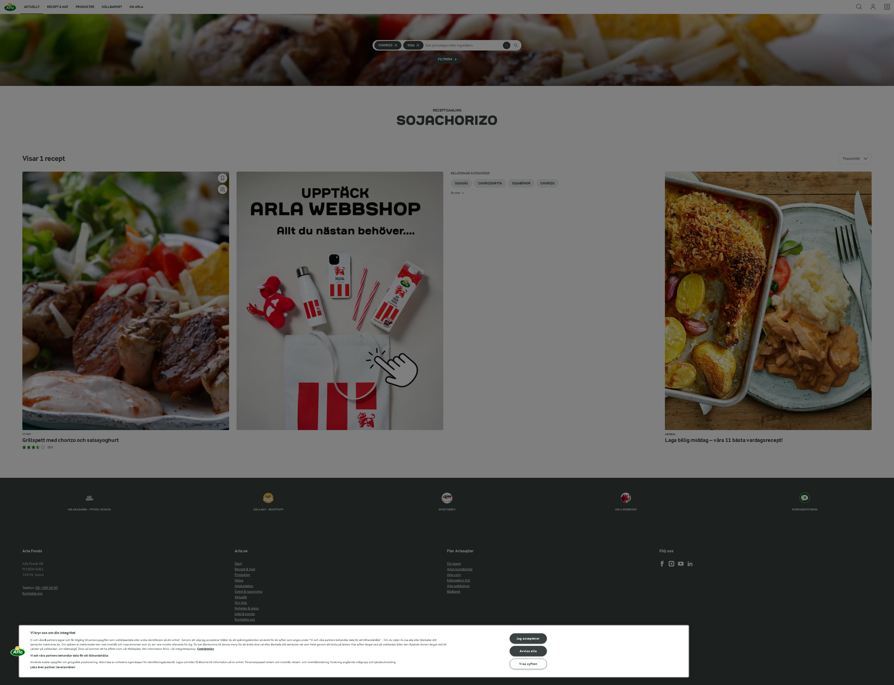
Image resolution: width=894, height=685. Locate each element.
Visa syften (528, 664)
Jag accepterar (528, 639)
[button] (17, 652)
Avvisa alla (528, 651)
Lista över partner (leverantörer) (52, 667)
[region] (354, 651)
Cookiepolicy (205, 649)
